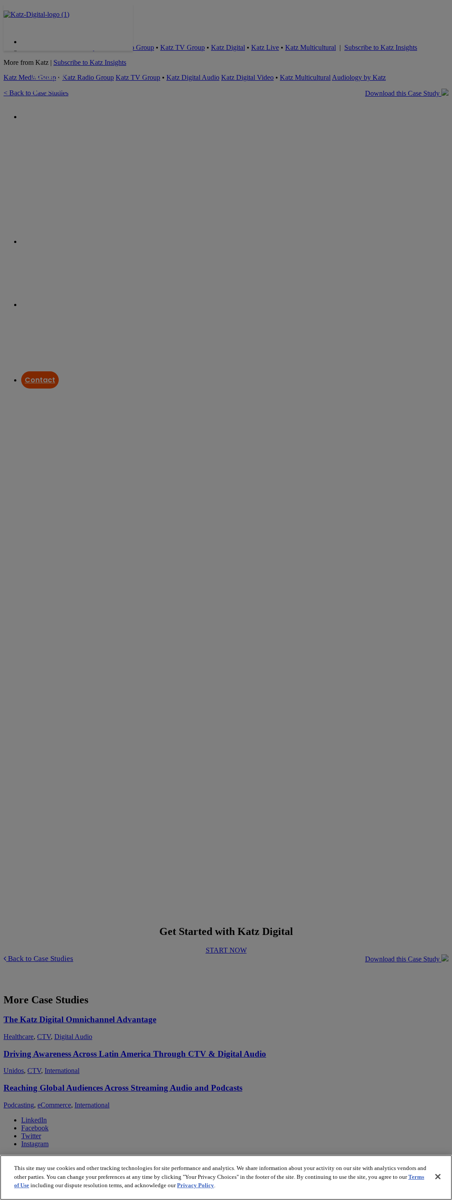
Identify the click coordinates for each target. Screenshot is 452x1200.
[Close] (438, 1176)
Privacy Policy (195, 1185)
